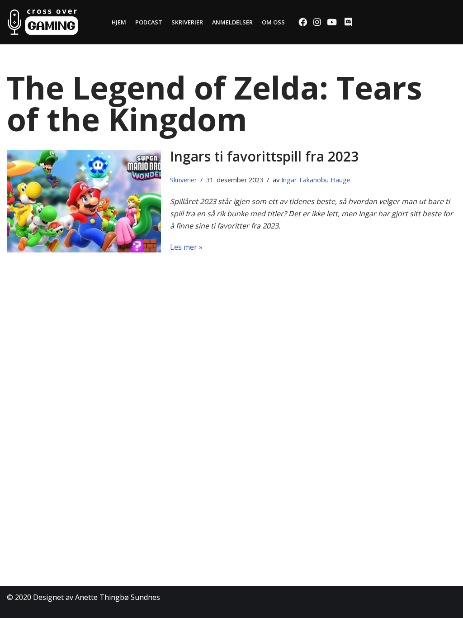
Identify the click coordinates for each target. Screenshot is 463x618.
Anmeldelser (232, 22)
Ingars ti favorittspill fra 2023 (264, 156)
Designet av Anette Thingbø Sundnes (96, 597)
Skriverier (187, 22)
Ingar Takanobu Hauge (315, 180)
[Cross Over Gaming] (43, 22)
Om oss (273, 22)
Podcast (148, 22)
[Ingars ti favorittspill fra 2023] (84, 201)
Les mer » (186, 247)
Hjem (119, 22)
